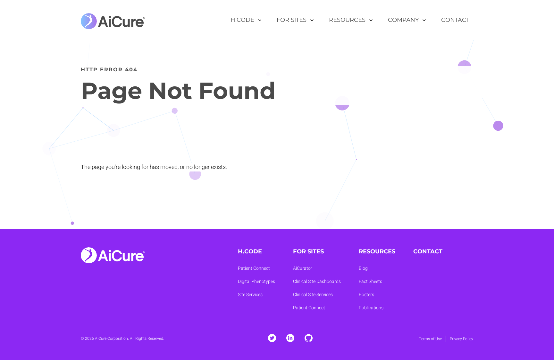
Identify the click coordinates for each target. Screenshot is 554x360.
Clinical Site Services (313, 294)
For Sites (291, 19)
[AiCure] (113, 20)
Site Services (250, 294)
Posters (366, 294)
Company (403, 19)
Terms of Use (430, 339)
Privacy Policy (461, 339)
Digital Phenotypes (256, 281)
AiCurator (302, 268)
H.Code (242, 19)
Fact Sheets (370, 281)
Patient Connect (254, 268)
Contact (455, 19)
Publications (371, 307)
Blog (363, 268)
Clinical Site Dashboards (317, 281)
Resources (347, 19)
